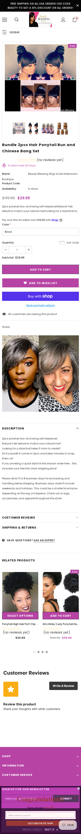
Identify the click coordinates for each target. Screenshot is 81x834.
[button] (41, 160)
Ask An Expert (44, 540)
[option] (40, 77)
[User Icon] (63, 19)
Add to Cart (60, 616)
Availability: (9, 189)
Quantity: (8, 242)
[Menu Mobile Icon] (4, 19)
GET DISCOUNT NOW (40, 823)
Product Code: (11, 183)
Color (6, 224)
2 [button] (38, 652)
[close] (77, 6)
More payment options (40, 305)
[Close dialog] (78, 788)
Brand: (6, 174)
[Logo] (40, 19)
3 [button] (43, 652)
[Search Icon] (17, 20)
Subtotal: (8, 257)
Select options (20, 616)
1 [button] (34, 652)
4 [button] (47, 652)
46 (9, 314)
